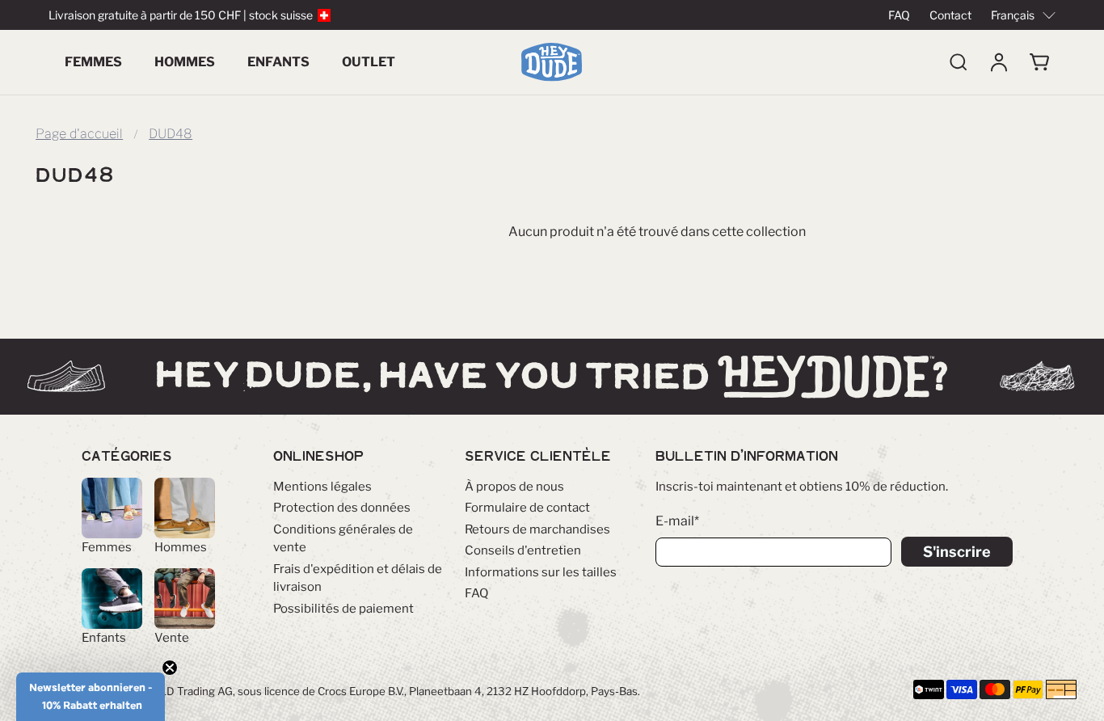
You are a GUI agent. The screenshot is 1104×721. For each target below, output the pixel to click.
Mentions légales (322, 486)
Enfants (278, 62)
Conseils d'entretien (523, 550)
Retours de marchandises (537, 529)
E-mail (677, 521)
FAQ (899, 15)
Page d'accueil (79, 134)
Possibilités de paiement (343, 608)
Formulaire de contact (527, 507)
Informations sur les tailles (541, 572)
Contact (950, 15)
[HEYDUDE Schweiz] (551, 62)
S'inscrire (957, 551)
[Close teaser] (170, 668)
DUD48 (170, 134)
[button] (90, 697)
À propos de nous (514, 486)
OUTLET (368, 62)
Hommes (184, 62)
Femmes (93, 62)
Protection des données (342, 507)
